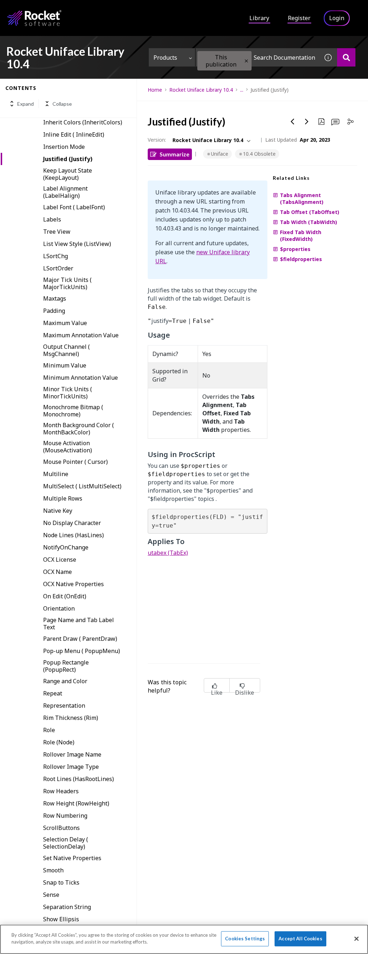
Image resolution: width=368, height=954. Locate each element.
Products (165, 57)
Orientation (59, 608)
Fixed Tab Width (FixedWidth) (300, 235)
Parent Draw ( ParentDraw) (80, 639)
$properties (295, 249)
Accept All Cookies (300, 938)
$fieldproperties (301, 259)
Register (299, 18)
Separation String (67, 907)
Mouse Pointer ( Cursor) (75, 462)
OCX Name (57, 572)
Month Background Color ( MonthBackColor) (78, 428)
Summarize (174, 154)
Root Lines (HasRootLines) (78, 779)
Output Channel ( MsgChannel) (66, 350)
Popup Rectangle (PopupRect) (66, 666)
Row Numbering (65, 816)
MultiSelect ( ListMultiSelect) (82, 486)
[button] (246, 61)
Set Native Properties (72, 858)
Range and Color (65, 681)
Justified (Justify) (67, 159)
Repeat (52, 693)
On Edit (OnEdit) (64, 596)
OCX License (59, 559)
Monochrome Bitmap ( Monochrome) (73, 410)
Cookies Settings (245, 938)
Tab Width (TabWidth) (308, 222)
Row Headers (61, 791)
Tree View (56, 232)
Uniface (219, 153)
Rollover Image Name (72, 754)
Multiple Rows (62, 498)
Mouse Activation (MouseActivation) (67, 446)
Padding (54, 311)
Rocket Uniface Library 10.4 (201, 90)
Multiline (55, 474)
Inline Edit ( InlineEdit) (73, 134)
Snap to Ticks (61, 882)
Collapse (62, 104)
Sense (51, 895)
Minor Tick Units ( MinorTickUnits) (67, 392)
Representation (64, 705)
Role (49, 730)
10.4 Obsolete (259, 153)
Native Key (57, 511)
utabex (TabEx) (168, 553)
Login (336, 18)
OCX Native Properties (73, 584)
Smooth (53, 870)
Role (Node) (58, 742)
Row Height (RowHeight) (76, 803)
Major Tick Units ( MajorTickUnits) (67, 283)
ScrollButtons (61, 828)
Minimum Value (64, 365)
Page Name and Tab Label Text (78, 623)
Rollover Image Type (71, 767)
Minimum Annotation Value (80, 378)
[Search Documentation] (346, 57)
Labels (52, 219)
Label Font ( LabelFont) (74, 207)
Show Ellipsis (61, 919)
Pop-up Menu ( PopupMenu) (81, 651)
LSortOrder (58, 268)
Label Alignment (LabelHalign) (65, 192)
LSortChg (55, 256)
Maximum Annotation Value (81, 335)
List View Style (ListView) (77, 244)
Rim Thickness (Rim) (70, 718)
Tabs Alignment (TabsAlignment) (301, 198)
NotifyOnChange (65, 547)
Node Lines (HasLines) (73, 535)
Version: (157, 139)
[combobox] (257, 57)
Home (155, 90)
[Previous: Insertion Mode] (292, 121)
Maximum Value (65, 323)
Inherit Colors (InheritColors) (82, 122)
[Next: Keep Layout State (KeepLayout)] (307, 121)
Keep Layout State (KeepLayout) (67, 174)
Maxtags (54, 298)
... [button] (241, 90)
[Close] (356, 938)
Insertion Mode (64, 147)
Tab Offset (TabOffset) (309, 212)
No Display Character (72, 523)
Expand (25, 104)
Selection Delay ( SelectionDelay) (65, 843)
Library (259, 18)
